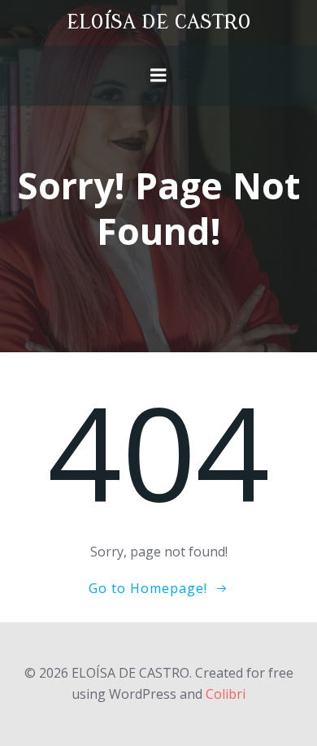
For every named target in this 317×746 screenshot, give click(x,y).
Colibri (225, 694)
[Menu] (158, 75)
